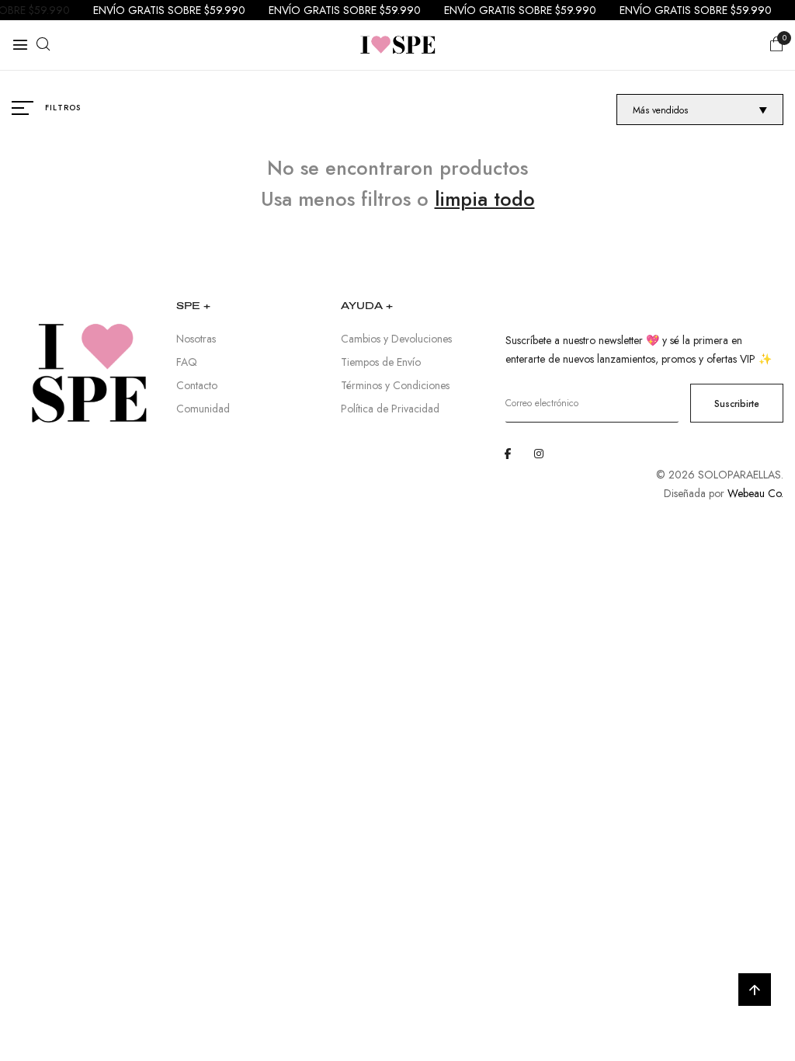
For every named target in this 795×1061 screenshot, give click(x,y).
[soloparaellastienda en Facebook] (508, 453)
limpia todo (485, 199)
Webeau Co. (755, 493)
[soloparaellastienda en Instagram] (539, 453)
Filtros (63, 107)
